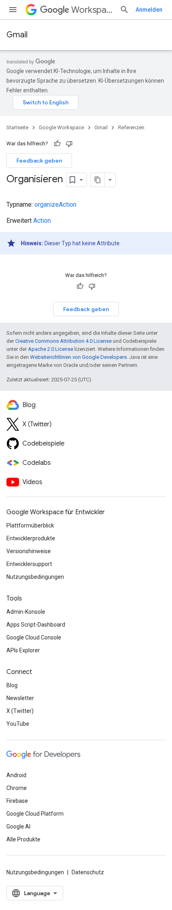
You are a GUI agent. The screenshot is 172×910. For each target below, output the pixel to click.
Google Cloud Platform (35, 813)
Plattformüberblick (30, 525)
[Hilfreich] (57, 144)
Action (42, 220)
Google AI (18, 826)
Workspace (92, 9)
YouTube (17, 724)
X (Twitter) (20, 711)
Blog (12, 685)
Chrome (16, 788)
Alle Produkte (23, 839)
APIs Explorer (23, 650)
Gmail (17, 35)
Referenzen (131, 127)
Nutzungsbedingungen (35, 577)
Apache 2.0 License (50, 349)
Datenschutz (88, 872)
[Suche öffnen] (124, 9)
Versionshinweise (28, 551)
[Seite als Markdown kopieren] (97, 180)
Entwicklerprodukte (30, 538)
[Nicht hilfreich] (69, 144)
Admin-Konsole (25, 612)
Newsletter (20, 698)
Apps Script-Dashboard (35, 624)
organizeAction (55, 204)
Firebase (17, 801)
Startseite (17, 127)
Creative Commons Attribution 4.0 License (63, 341)
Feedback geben (39, 160)
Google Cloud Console (33, 637)
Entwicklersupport (29, 564)
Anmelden (149, 9)
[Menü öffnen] (13, 9)
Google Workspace (61, 127)
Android (16, 775)
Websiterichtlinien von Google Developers (78, 357)
